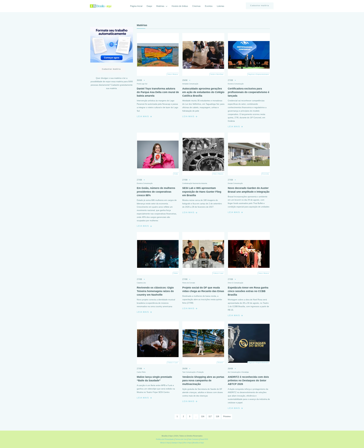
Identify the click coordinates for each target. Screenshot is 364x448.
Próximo (227, 416)
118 (217, 416)
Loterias (220, 6)
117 (210, 416)
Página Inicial (136, 6)
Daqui (149, 6)
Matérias (160, 6)
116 (202, 416)
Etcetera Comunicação (236, 84)
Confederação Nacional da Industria (194, 183)
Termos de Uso (181, 439)
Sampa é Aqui (176, 443)
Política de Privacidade (165, 439)
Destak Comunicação (235, 183)
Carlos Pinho (141, 372)
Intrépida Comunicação (190, 84)
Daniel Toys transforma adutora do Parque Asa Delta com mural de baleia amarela (158, 92)
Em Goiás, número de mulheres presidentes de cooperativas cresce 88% (156, 192)
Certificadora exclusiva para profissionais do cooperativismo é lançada (248, 92)
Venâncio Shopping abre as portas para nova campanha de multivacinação (203, 380)
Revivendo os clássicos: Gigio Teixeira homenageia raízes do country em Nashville (155, 291)
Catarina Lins (141, 283)
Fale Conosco (193, 439)
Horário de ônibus (180, 6)
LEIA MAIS (143, 116)
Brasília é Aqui (198, 443)
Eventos (209, 6)
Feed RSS (204, 439)
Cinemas (196, 6)
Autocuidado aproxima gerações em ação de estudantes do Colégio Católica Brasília (203, 92)
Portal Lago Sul (142, 84)
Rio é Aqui (188, 443)
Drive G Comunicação (235, 283)
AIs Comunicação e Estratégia (238, 372)
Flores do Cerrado (188, 283)
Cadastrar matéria (259, 6)
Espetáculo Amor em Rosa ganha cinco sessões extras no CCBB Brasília (248, 291)
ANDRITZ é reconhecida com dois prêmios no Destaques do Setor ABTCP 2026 (248, 380)
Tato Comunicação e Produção (193, 372)
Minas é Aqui (165, 443)
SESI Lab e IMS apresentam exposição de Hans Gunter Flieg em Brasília (201, 192)
